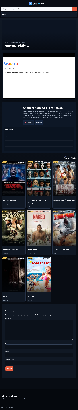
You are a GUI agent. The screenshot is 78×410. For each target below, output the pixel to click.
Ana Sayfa (7, 42)
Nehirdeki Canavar (10, 250)
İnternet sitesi (9, 359)
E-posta (8, 351)
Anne (5, 296)
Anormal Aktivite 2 (10, 200)
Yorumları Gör (39, 122)
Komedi (13, 42)
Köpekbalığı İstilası (61, 250)
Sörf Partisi (32, 296)
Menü (4, 14)
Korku (19, 147)
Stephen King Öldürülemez (64, 200)
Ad (6, 343)
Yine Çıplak (32, 250)
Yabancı (22, 147)
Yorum (8, 319)
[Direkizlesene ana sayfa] (39, 3)
